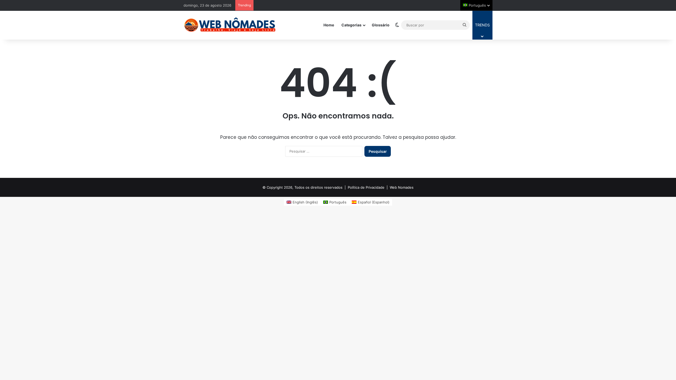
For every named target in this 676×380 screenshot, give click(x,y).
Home (328, 25)
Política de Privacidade (366, 187)
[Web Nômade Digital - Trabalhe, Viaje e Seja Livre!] (230, 25)
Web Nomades (402, 187)
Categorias (351, 25)
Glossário (380, 25)
